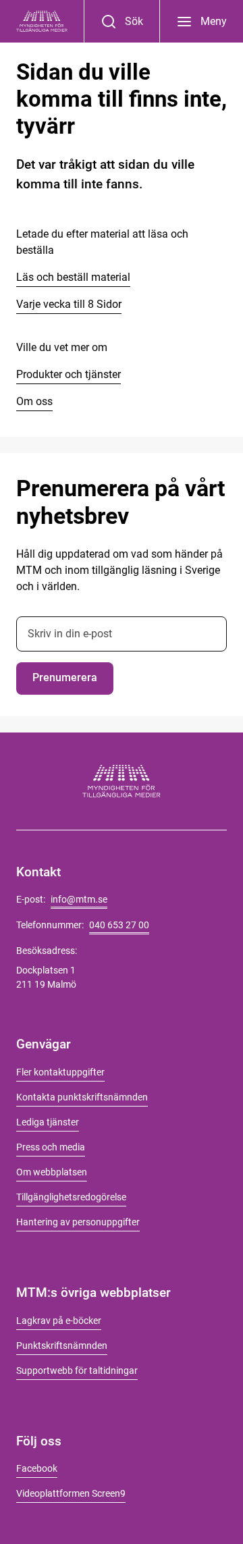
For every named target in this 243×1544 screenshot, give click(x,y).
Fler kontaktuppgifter (60, 1072)
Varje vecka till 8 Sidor (69, 304)
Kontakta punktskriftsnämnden (82, 1097)
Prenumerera (64, 677)
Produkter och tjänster (68, 374)
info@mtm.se (79, 899)
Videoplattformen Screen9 (71, 1493)
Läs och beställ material (73, 277)
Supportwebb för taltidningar (77, 1370)
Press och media (50, 1147)
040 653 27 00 (119, 925)
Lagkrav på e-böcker (58, 1320)
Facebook (36, 1468)
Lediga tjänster (47, 1122)
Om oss (34, 401)
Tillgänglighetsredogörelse (71, 1197)
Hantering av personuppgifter (78, 1222)
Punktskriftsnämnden (61, 1345)
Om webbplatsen (51, 1172)
